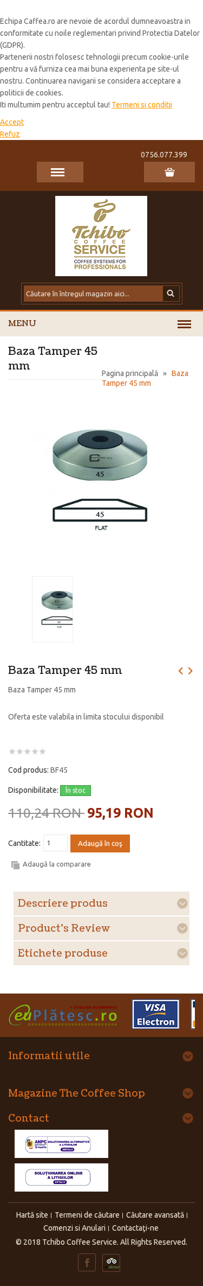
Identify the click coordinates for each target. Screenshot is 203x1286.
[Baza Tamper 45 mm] (101, 402)
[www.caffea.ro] (102, 235)
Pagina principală (130, 373)
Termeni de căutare (87, 1215)
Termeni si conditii (142, 104)
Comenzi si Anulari (74, 1228)
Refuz (10, 134)
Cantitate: (24, 843)
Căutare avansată (155, 1215)
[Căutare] (171, 293)
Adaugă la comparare (57, 864)
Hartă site (32, 1215)
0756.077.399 (164, 154)
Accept (12, 122)
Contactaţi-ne (135, 1228)
